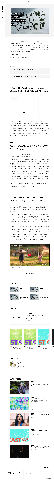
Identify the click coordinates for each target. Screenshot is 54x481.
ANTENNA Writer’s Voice (14, 54)
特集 (9, 470)
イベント (9, 472)
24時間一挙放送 (42, 183)
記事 (26, 470)
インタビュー (27, 472)
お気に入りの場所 (11, 473)
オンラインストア (18, 472)
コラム (26, 473)
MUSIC (32, 409)
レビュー (31, 472)
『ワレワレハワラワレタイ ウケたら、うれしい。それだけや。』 (34, 163)
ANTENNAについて (40, 470)
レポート (31, 473)
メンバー (38, 472)
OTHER (32, 393)
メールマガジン (38, 473)
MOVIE (32, 425)
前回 (10, 159)
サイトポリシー (38, 478)
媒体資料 (38, 475)
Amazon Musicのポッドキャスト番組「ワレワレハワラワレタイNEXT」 (23, 154)
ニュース (17, 470)
